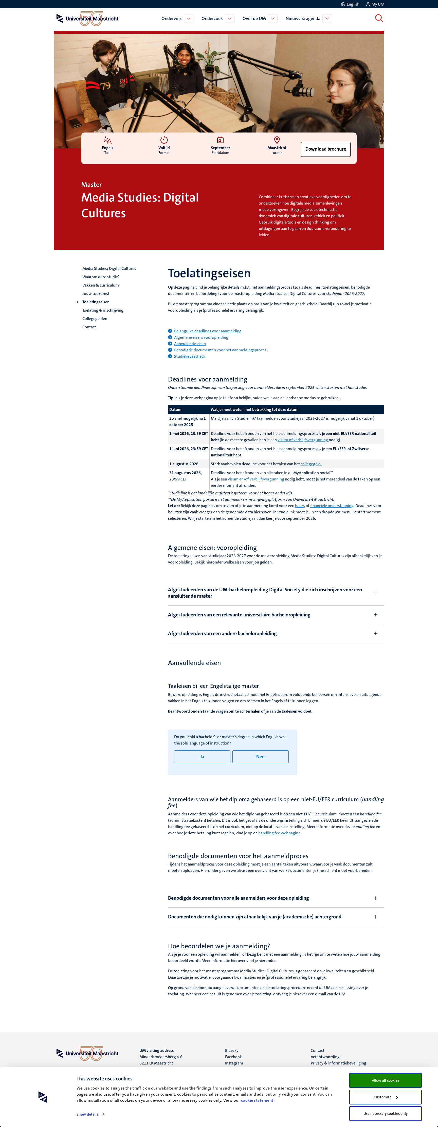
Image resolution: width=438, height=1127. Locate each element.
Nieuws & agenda (303, 18)
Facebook (233, 1056)
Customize (383, 1097)
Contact (89, 327)
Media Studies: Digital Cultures (109, 268)
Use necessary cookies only (385, 1113)
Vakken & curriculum (100, 285)
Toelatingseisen (96, 302)
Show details (87, 1114)
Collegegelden (94, 318)
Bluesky (232, 1050)
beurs (300, 505)
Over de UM (254, 18)
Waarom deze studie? (101, 276)
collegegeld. (311, 464)
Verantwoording (325, 1056)
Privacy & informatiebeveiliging (338, 1063)
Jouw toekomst (96, 293)
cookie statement (257, 1100)
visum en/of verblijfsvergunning (256, 479)
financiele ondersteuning (332, 505)
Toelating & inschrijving (102, 310)
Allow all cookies (385, 1080)
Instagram (234, 1063)
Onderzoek (212, 18)
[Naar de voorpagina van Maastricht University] (86, 18)
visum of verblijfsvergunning (303, 439)
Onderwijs (171, 18)
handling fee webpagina (279, 833)
